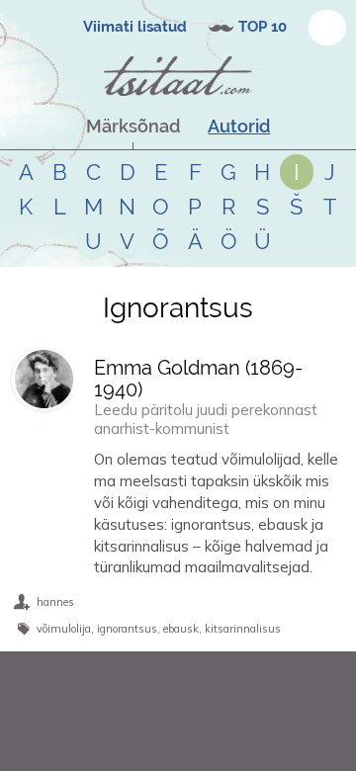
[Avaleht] (178, 76)
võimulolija (64, 629)
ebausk (181, 629)
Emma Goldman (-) (198, 378)
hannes (55, 602)
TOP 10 (262, 27)
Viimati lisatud (135, 27)
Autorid (239, 126)
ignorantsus (127, 629)
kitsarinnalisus (243, 629)
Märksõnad (133, 126)
